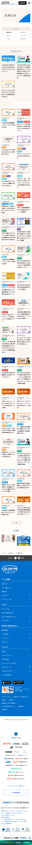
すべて (16, 29)
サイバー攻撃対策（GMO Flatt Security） (9, 821)
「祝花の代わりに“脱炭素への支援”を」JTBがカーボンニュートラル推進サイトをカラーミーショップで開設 (23, 236)
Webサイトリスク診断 (16, 813)
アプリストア (23, 39)
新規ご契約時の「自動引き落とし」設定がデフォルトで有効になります (23, 485)
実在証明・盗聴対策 (5, 817)
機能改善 (8, 32)
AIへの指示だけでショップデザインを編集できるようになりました (8, 183)
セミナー (9, 35)
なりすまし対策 (23, 821)
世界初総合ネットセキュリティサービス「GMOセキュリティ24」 (14, 811)
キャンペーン (23, 32)
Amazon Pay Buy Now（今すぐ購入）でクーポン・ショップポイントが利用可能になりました (23, 183)
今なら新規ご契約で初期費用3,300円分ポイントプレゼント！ (8, 375)
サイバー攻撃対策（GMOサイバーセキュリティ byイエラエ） (13, 819)
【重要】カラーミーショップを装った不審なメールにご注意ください (8, 454)
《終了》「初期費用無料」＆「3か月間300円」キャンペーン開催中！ (23, 210)
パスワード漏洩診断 (5, 813)
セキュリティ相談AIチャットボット (8, 815)
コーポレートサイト (12, 786)
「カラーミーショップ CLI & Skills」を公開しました (23, 156)
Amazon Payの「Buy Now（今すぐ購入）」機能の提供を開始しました (8, 430)
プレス (9, 39)
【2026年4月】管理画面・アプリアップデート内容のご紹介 (8, 125)
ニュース (23, 35)
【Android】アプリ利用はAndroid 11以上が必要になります (8, 152)
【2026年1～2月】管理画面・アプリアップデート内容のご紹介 (8, 512)
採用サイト (22, 786)
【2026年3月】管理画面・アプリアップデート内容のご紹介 (8, 262)
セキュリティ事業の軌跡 (6, 823)
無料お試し (23, 3)
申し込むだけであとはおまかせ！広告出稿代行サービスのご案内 (23, 287)
